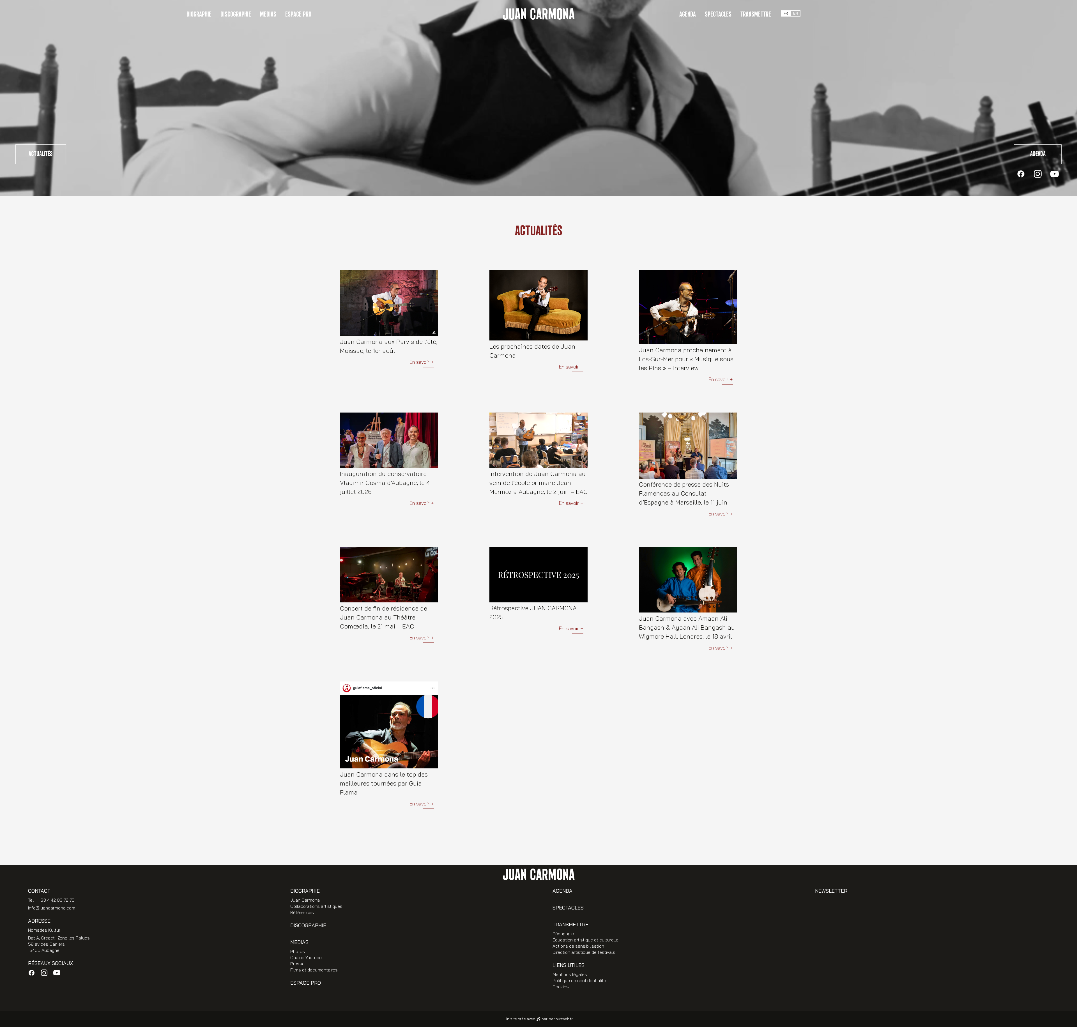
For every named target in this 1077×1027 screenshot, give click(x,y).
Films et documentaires (314, 970)
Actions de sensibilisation (578, 946)
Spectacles (718, 14)
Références (302, 912)
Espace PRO (298, 14)
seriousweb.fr (561, 1019)
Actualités (41, 154)
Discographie (235, 14)
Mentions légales (570, 974)
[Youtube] (1055, 174)
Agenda (687, 14)
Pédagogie (563, 933)
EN (795, 13)
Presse (297, 963)
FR (786, 13)
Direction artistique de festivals (584, 952)
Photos (297, 951)
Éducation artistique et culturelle (585, 940)
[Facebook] (1021, 174)
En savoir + (421, 362)
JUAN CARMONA (538, 14)
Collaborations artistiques (316, 906)
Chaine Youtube (306, 957)
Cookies (561, 986)
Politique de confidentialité (579, 980)
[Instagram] (1038, 174)
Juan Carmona (305, 900)
